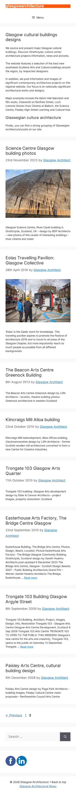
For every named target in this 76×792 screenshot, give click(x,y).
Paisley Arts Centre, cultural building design (33, 668)
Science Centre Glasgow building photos (30, 151)
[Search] (65, 736)
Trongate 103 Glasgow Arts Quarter (33, 471)
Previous (14, 715)
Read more (30, 577)
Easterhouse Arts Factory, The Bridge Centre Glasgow (36, 520)
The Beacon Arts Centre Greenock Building (29, 372)
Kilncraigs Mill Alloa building (33, 419)
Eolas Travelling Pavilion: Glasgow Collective (30, 260)
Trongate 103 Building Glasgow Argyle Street (36, 599)
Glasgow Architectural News (38, 786)
